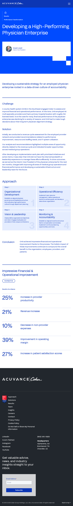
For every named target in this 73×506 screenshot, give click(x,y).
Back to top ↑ (66, 503)
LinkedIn (5, 436)
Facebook (6, 446)
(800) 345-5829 (43, 436)
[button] (69, 4)
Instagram (6, 443)
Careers (11, 413)
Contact (11, 416)
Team (10, 407)
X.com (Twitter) (8, 440)
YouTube (5, 450)
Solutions (12, 400)
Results (6, 16)
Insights (11, 410)
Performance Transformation (13, 20)
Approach (12, 397)
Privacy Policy (13, 420)
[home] (12, 4)
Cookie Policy (13, 423)
